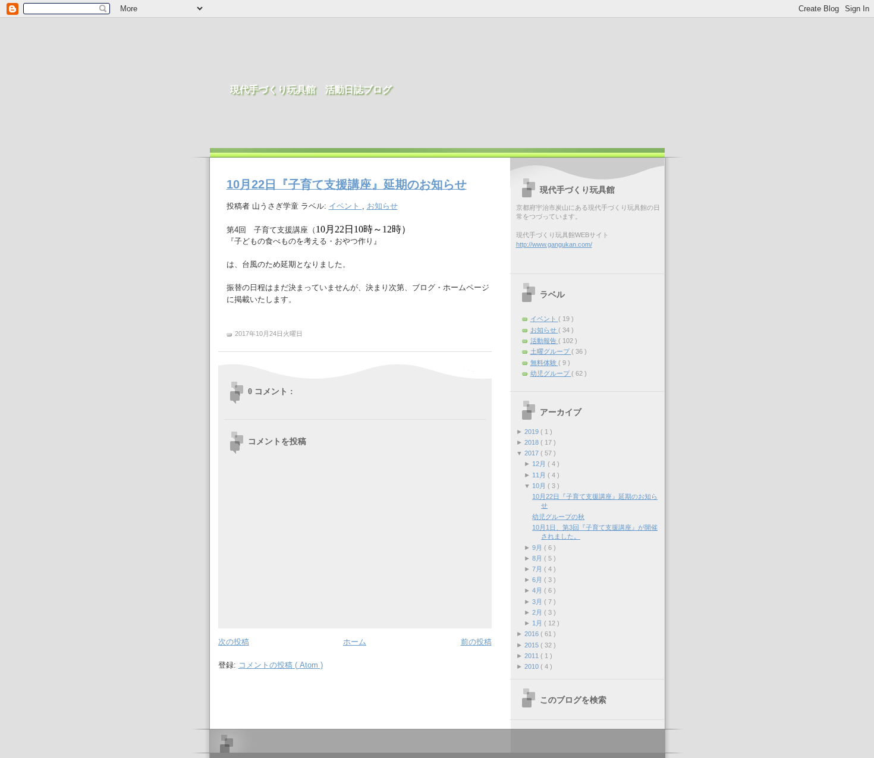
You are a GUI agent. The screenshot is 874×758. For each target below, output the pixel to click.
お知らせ (382, 206)
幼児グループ (550, 373)
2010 (532, 666)
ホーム (354, 641)
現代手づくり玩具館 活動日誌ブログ (311, 89)
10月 (540, 485)
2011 (532, 655)
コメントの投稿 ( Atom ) (280, 665)
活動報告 (544, 340)
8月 (538, 558)
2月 (538, 612)
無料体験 (544, 362)
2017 (532, 453)
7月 (538, 569)
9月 (538, 547)
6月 (538, 579)
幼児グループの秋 (558, 516)
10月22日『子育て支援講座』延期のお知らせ (347, 184)
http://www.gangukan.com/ (554, 244)
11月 (540, 475)
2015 (532, 645)
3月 (538, 601)
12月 (540, 463)
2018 (532, 442)
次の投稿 (233, 641)
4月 (538, 590)
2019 (532, 431)
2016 (532, 633)
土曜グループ (550, 351)
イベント (345, 206)
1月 (538, 623)
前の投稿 (476, 641)
